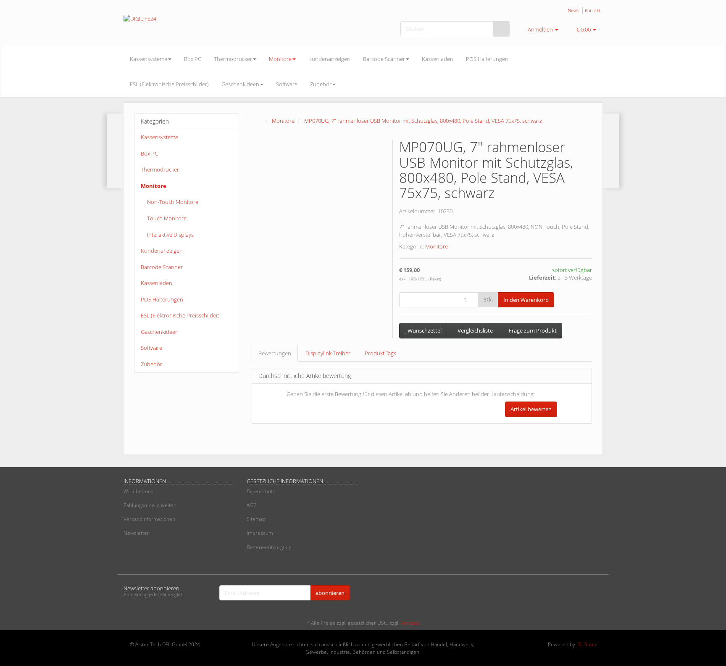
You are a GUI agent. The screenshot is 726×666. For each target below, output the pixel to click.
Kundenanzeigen (329, 59)
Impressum (260, 532)
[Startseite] (260, 120)
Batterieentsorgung (269, 547)
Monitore (280, 59)
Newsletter (136, 532)
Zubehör (320, 84)
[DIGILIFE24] (199, 27)
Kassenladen (437, 59)
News (573, 10)
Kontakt (592, 10)
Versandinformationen (149, 519)
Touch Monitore (167, 218)
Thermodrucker (233, 59)
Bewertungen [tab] (274, 353)
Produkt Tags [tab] (380, 353)
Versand (410, 622)
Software (286, 84)
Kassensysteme (148, 59)
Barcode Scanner (384, 59)
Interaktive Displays (170, 234)
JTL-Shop (586, 644)
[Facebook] (585, 594)
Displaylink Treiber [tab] (327, 353)
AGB (252, 505)
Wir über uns (138, 491)
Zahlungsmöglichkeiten (150, 505)
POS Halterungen (487, 59)
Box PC (192, 59)
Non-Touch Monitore (172, 202)
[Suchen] (501, 29)
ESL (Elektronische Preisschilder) (169, 84)
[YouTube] (597, 594)
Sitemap (256, 519)
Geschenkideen (240, 84)
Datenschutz (261, 491)
